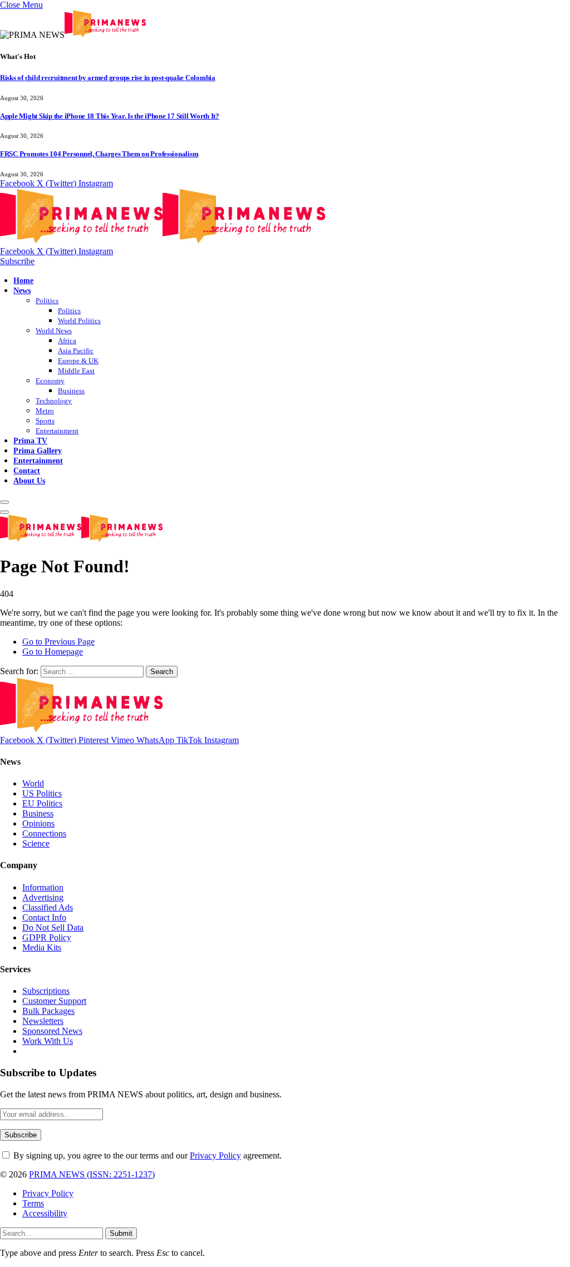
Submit (121, 1233)
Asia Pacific (76, 351)
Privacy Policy (215, 1155)
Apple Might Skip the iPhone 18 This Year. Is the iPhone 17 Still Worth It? (109, 116)
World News (54, 330)
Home (23, 280)
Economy (50, 381)
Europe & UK (78, 361)
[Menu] (4, 502)
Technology (54, 401)
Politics (47, 300)
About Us (29, 480)
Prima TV (30, 440)
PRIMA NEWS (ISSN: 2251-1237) (92, 1174)
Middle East (76, 371)
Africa (67, 340)
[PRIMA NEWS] (162, 241)
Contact (26, 470)
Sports (45, 421)
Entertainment (57, 431)
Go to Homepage (52, 651)
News (22, 290)
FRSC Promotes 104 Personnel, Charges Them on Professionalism (99, 154)
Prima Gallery (37, 450)
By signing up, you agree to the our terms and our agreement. (146, 1155)
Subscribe (17, 261)
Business (71, 391)
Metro (45, 411)
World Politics (79, 320)
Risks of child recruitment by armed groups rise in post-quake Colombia (107, 77)
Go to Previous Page (58, 641)
